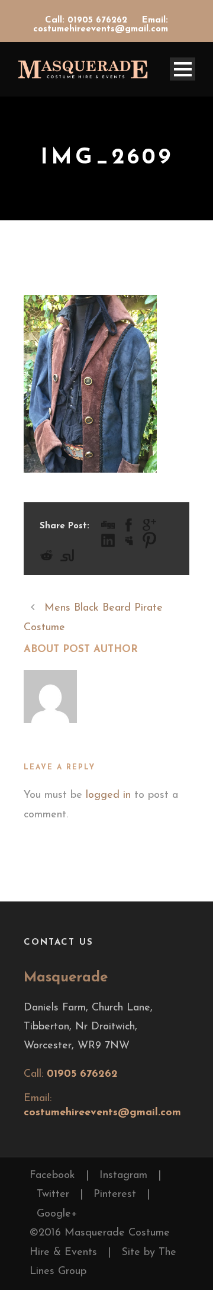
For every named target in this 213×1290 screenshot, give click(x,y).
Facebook (52, 1175)
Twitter (53, 1194)
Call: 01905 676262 (87, 20)
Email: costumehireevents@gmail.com (100, 25)
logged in (108, 795)
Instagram (123, 1175)
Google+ (57, 1214)
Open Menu (182, 69)
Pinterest (114, 1194)
